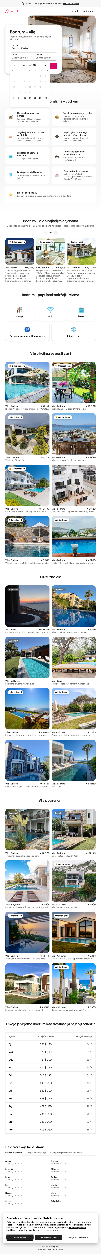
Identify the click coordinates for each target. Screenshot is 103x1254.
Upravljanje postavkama (77, 1237)
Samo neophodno (49, 1237)
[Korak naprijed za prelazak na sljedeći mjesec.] (45, 65)
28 (35, 98)
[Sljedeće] (55, 232)
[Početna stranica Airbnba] (12, 11)
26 (25, 98)
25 (19, 98)
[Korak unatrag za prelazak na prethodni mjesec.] (14, 65)
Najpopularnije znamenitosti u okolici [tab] (66, 1152)
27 (30, 98)
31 (14, 103)
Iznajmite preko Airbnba (82, 11)
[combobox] (33, 48)
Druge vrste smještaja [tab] (36, 1152)
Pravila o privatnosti (46, 1249)
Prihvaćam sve (20, 1237)
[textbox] (21, 57)
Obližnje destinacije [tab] (13, 1152)
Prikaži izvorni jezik (71, 3)
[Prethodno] (45, 232)
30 (46, 98)
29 (40, 98)
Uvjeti (60, 1249)
